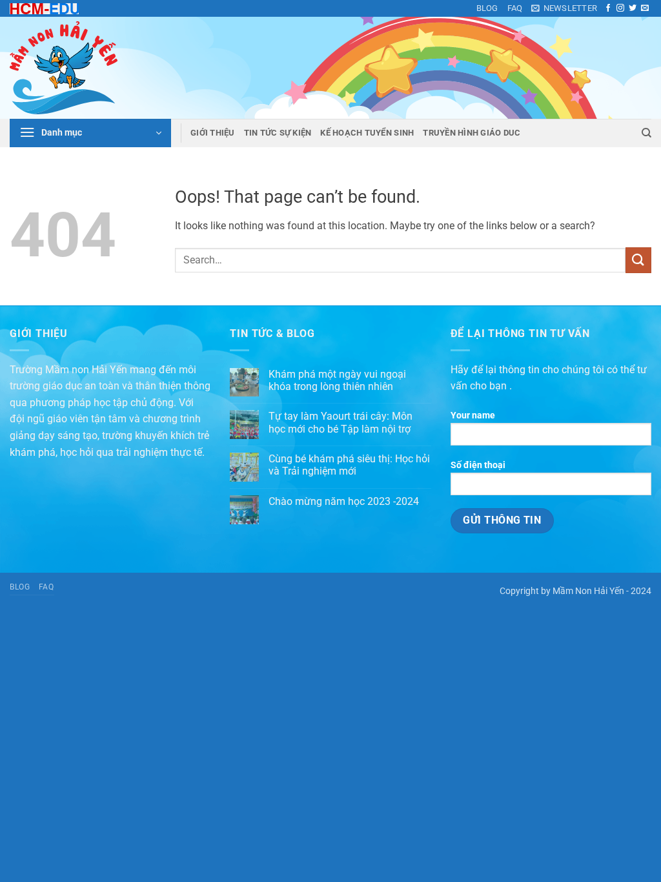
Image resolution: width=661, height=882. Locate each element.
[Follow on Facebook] (608, 8)
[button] (564, 8)
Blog (487, 8)
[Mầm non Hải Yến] (74, 68)
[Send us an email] (645, 8)
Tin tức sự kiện (278, 133)
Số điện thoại (478, 465)
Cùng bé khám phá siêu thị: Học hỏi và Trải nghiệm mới (349, 465)
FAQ (515, 8)
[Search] (646, 133)
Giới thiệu (212, 133)
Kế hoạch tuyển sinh (367, 133)
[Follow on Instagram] (620, 8)
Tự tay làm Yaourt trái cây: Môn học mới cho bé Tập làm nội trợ (340, 422)
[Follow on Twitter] (632, 8)
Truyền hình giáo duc (471, 133)
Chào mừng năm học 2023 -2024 (344, 501)
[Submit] (638, 259)
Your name (473, 415)
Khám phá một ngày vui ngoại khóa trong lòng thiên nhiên (337, 380)
